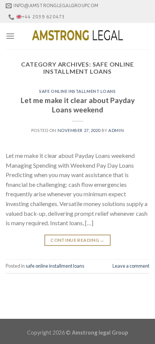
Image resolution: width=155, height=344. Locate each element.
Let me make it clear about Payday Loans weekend (78, 105)
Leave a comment (130, 266)
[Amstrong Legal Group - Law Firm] (77, 36)
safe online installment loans (77, 91)
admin (116, 130)
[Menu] (10, 36)
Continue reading (77, 240)
